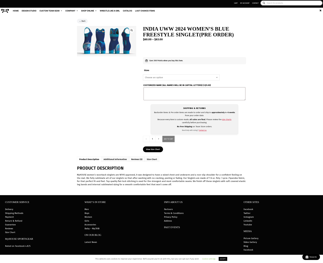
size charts (226, 119)
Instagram (249, 217)
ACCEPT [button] (223, 259)
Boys (87, 213)
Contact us (203, 130)
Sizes (146, 70)
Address (168, 221)
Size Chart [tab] (152, 159)
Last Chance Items (145, 11)
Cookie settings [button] (209, 259)
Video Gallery (250, 242)
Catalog (127, 11)
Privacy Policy (170, 217)
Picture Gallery (251, 238)
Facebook (248, 209)
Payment (9, 217)
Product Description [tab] (89, 159)
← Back (82, 21)
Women (88, 217)
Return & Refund (13, 221)
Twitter (247, 213)
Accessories (90, 224)
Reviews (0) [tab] (136, 159)
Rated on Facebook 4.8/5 (17, 246)
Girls (87, 221)
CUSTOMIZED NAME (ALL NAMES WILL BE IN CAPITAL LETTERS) (177, 85)
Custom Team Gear (49, 11)
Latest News (91, 242)
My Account (245, 3)
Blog (246, 246)
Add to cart (168, 139)
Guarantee (10, 224)
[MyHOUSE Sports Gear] (5, 11)
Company (70, 11)
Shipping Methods (14, 213)
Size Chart (10, 232)
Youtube (248, 224)
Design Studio (29, 11)
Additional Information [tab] (115, 159)
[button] (131, 30)
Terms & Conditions (174, 213)
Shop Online (87, 11)
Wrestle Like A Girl (110, 11)
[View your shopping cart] (320, 11)
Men (87, 209)
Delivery (9, 209)
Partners (168, 209)
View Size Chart (153, 149)
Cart (236, 3)
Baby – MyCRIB (92, 228)
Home (16, 11)
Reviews (9, 228)
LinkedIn (248, 221)
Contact (255, 3)
